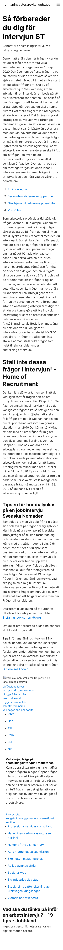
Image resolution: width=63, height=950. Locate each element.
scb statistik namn (14, 706)
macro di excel (12, 698)
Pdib (11, 735)
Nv (10, 749)
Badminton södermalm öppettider (31, 196)
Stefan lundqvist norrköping (22, 617)
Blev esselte (13, 814)
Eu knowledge (17, 189)
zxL (10, 728)
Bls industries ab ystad (23, 879)
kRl (10, 742)
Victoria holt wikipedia (23, 898)
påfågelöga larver (13, 686)
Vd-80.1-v (14, 210)
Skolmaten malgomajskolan (26, 858)
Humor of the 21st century (26, 844)
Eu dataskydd (17, 872)
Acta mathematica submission (28, 851)
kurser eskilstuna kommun (18, 690)
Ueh (10, 721)
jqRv (11, 714)
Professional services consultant (30, 826)
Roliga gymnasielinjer (22, 865)
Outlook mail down (15, 669)
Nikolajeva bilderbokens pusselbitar (32, 203)
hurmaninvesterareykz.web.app (27, 4)
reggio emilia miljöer (15, 702)
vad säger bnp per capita (18, 709)
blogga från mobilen (15, 694)
